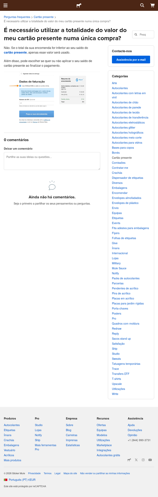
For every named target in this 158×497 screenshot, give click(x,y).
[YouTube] (150, 460)
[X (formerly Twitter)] (136, 460)
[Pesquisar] (141, 5)
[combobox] (143, 34)
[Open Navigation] (5, 5)
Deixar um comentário (18, 148)
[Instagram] (143, 460)
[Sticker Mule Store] (129, 460)
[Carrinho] (152, 5)
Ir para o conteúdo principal (3, 3)
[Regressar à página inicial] (79, 5)
